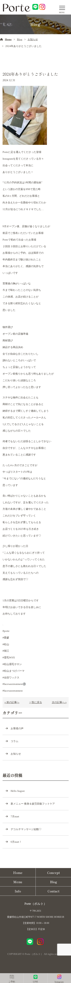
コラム (14, 741)
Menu (17, 881)
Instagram (59, 982)
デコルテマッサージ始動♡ (26, 829)
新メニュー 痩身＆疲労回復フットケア (33, 803)
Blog (19, 39)
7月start (15, 816)
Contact (53, 891)
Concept (53, 872)
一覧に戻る (35, 702)
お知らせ (33, 39)
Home (8, 39)
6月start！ (16, 841)
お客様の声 (17, 728)
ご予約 (11, 981)
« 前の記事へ (12, 702)
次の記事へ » (59, 702)
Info (18, 891)
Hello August (18, 790)
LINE (35, 981)
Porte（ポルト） (35, 903)
